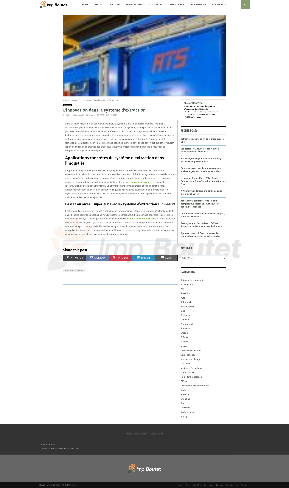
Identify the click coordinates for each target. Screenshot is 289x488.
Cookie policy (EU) (193, 485)
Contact (99, 4)
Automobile (186, 302)
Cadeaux (185, 319)
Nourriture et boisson (191, 377)
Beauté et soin (187, 306)
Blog (183, 311)
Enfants (184, 337)
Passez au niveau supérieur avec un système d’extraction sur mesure (203, 113)
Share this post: (194, 117)
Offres (184, 381)
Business (67, 105)
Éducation (186, 328)
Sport (183, 403)
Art (182, 289)
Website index (178, 4)
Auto (183, 298)
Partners (114, 4)
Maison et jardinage (190, 359)
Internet (184, 346)
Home (85, 4)
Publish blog (219, 4)
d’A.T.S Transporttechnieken (142, 218)
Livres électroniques (191, 350)
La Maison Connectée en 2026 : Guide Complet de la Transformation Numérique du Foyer (203, 181)
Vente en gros (187, 412)
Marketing (186, 363)
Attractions (186, 293)
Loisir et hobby (188, 355)
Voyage (184, 416)
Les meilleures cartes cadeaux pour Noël (60, 448)
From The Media (135, 4)
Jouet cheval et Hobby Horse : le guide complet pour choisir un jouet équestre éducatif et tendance (200, 204)
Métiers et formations (191, 368)
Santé (183, 390)
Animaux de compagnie (192, 280)
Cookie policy (157, 4)
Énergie (184, 333)
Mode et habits (188, 372)
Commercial (187, 324)
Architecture (187, 284)
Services (185, 394)
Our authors (198, 4)
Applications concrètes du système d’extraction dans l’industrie (199, 107)
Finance (184, 341)
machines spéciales (139, 182)
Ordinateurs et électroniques (195, 385)
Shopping (185, 399)
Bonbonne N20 (48, 444)
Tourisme (185, 407)
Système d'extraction (74, 270)
